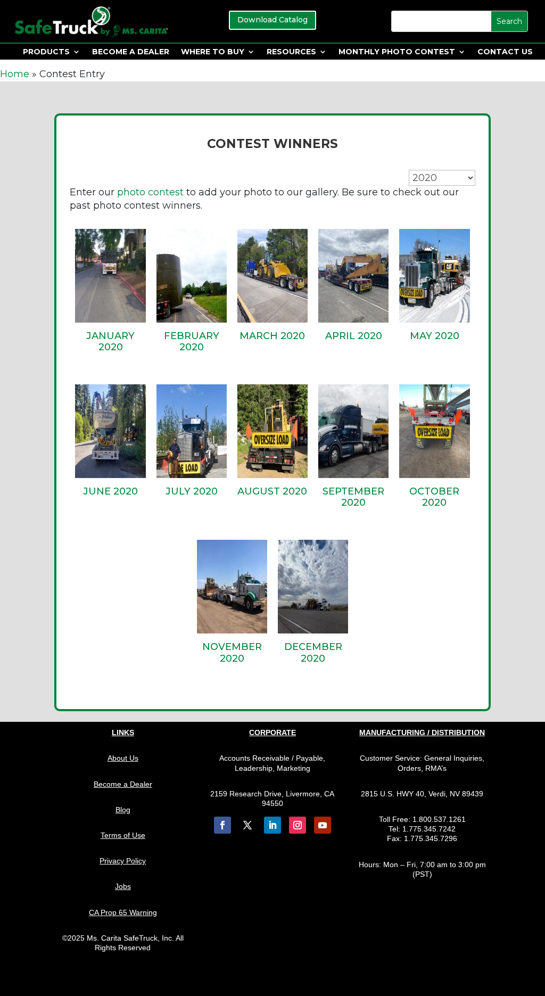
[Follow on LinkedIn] (272, 825)
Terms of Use (123, 835)
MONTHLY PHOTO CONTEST (396, 52)
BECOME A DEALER (130, 52)
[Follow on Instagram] (297, 825)
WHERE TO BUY (212, 52)
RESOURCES (291, 52)
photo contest (150, 192)
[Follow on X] (247, 825)
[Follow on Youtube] (322, 825)
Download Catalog (272, 19)
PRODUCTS (46, 52)
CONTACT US (505, 52)
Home (14, 74)
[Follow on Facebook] (222, 825)
